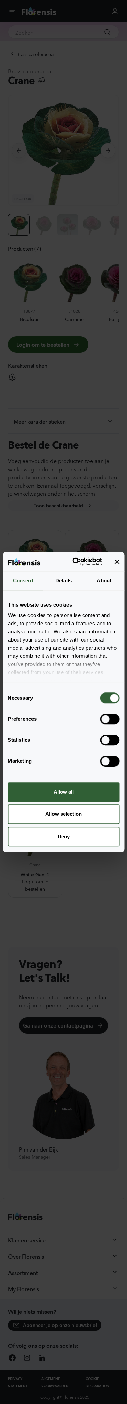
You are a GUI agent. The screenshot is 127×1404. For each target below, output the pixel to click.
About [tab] (104, 580)
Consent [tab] (23, 580)
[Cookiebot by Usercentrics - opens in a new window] (75, 561)
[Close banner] (116, 561)
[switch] (109, 719)
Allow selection (63, 814)
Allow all (64, 792)
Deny (64, 836)
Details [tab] (63, 580)
